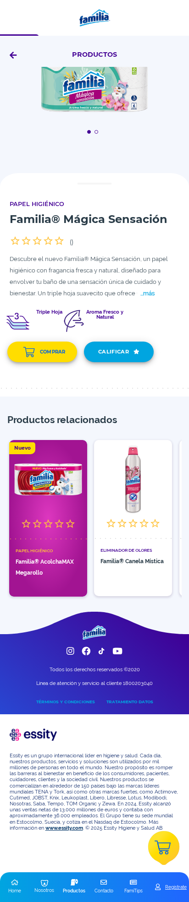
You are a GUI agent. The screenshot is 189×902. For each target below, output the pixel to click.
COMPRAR (53, 352)
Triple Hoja (49, 312)
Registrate (176, 887)
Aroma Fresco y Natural (104, 315)
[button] (15, 887)
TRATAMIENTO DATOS (129, 701)
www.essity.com (64, 828)
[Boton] (90, 131)
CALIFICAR (113, 351)
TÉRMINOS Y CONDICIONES (65, 701)
